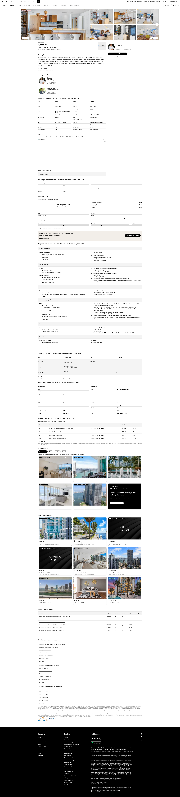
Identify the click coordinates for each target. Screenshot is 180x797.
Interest (92, 213)
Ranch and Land (68, 780)
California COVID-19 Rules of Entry (110, 751)
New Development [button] (155, 1)
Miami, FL (55, 49)
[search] (38, 1)
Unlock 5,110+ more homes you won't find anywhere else (123, 494)
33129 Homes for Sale (43, 694)
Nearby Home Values (74, 5)
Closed (56, 101)
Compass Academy (69, 760)
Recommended (42, 452)
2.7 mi (133, 435)
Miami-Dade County (59, 114)
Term (39, 213)
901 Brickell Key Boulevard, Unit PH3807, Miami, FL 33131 (52, 630)
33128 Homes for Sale (43, 697)
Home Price (41, 221)
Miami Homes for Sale (43, 668)
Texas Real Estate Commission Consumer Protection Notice (104, 779)
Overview (12, 5)
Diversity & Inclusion (69, 766)
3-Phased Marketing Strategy (71, 744)
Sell (135, 1)
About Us (40, 737)
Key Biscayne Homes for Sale (45, 679)
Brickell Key (61, 136)
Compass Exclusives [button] (142, 1)
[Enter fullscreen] (104, 140)
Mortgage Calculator (69, 757)
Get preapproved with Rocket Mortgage (118, 56)
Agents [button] (164, 1)
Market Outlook (68, 746)
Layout (64, 452)
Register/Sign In (174, 1)
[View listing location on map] (102, 46)
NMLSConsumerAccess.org (114, 790)
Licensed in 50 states (96, 791)
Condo (91, 109)
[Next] (157, 24)
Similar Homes (63, 5)
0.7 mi (133, 432)
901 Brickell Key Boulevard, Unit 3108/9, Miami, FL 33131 (52, 622)
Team (39, 739)
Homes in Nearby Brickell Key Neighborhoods (52, 644)
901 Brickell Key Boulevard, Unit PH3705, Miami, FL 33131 (52, 624)
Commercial (67, 773)
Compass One (67, 748)
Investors (40, 744)
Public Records (47, 5)
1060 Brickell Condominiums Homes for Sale (48, 647)
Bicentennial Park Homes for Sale (46, 655)
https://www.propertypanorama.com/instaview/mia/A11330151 (115, 278)
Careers (40, 748)
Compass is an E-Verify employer (116, 749)
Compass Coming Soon (70, 742)
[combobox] (24, 1)
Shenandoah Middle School (55, 435)
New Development (68, 771)
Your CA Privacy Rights (127, 751)
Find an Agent (67, 755)
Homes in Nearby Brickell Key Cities (49, 665)
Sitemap (66, 787)
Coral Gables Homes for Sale (45, 676)
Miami (57, 136)
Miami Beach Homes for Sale (45, 673)
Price (50, 452)
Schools (55, 5)
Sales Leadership (42, 742)
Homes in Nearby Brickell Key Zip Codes (50, 686)
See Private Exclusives (116, 503)
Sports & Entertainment (70, 775)
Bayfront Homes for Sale (44, 653)
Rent (131, 1)
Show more (41, 661)
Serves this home (99, 428)
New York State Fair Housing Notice (99, 782)
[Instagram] (141, 733)
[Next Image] (70, 467)
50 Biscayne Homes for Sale (45, 650)
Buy (128, 1)
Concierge (66, 737)
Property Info (27, 5)
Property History (36, 5)
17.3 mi (134, 438)
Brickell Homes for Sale (44, 658)
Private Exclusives (68, 739)
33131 (59, 49)
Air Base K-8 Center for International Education (61, 428)
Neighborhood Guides (69, 769)
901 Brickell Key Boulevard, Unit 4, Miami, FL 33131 (51, 627)
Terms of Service (118, 747)
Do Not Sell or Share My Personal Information (102, 747)
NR (40, 438)
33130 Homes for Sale (43, 689)
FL (44, 136)
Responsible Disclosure (102, 749)
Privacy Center (126, 747)
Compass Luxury (68, 753)
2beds (39, 47)
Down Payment (94, 221)
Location (19, 5)
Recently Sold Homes (69, 784)
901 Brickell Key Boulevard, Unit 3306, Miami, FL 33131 (51, 619)
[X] (141, 740)
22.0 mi (134, 428)
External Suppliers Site (69, 782)
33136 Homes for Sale (43, 700)
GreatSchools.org (59, 443)
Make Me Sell (67, 751)
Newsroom (40, 755)
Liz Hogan (119, 45)
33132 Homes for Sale (43, 692)
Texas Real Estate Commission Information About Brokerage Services (106, 778)
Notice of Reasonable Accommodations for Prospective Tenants (105, 785)
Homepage (40, 136)
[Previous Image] (40, 467)
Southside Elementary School (56, 432)
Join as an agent (42, 746)
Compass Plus (67, 762)
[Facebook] (141, 736)
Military (66, 778)
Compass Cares (68, 764)
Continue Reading (42, 68)
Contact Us (40, 751)
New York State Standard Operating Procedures (101, 783)
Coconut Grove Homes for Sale (45, 671)
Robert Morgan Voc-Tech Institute (57, 438)
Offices (39, 753)
